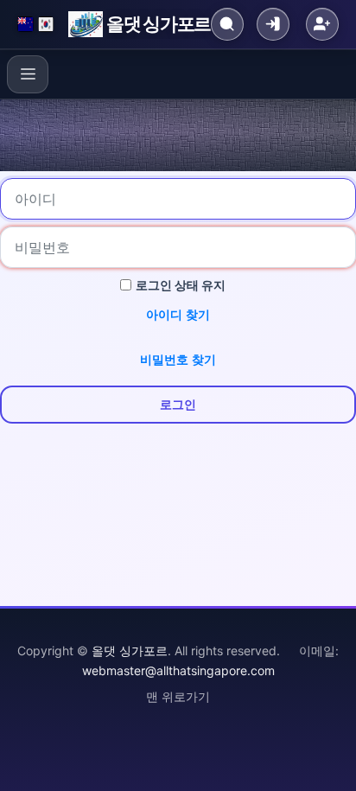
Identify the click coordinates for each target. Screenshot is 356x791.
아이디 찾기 (177, 314)
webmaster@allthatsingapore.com (178, 670)
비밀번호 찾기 (177, 359)
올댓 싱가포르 (158, 23)
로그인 (178, 404)
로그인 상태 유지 (181, 284)
